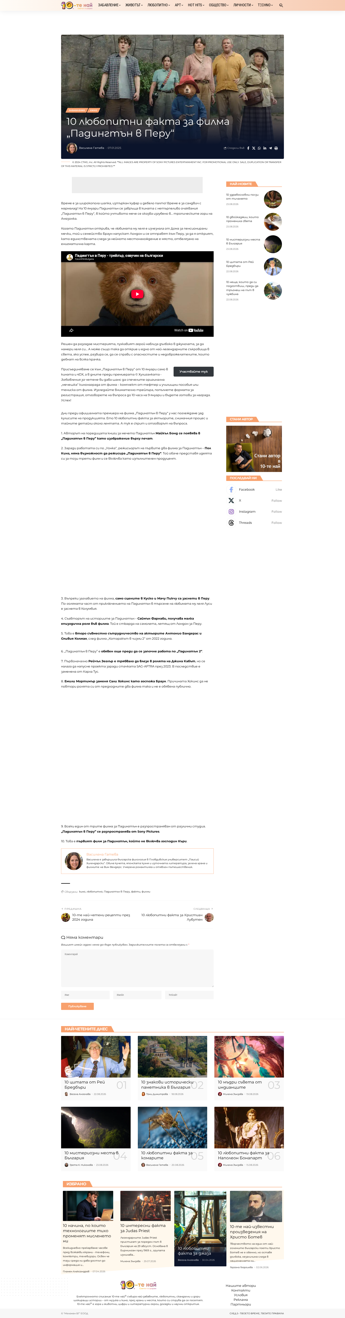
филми (146, 891)
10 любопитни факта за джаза (194, 1251)
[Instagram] (254, 512)
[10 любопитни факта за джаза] (200, 1228)
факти (135, 891)
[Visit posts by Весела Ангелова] (66, 1094)
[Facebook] (254, 490)
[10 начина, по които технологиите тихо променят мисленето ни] (88, 1206)
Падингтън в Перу (117, 891)
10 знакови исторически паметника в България (167, 1085)
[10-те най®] (76, 5)
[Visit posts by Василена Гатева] (71, 148)
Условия (241, 1295)
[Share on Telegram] (270, 148)
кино (82, 891)
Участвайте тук (193, 371)
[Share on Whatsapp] (259, 148)
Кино (93, 110)
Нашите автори (241, 1286)
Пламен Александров (76, 1271)
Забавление (77, 110)
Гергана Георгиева (241, 1267)
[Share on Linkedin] (264, 148)
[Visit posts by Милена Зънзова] (220, 1094)
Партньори (241, 1304)
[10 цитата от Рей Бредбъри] (273, 267)
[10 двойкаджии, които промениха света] (273, 222)
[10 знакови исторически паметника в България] (172, 1057)
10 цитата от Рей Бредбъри (85, 1085)
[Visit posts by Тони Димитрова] (143, 1094)
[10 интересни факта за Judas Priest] (145, 1206)
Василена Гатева (91, 148)
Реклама (241, 1300)
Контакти (240, 1290)
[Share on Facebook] (248, 148)
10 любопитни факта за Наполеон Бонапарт (243, 1156)
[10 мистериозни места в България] (273, 244)
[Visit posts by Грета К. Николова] (66, 1165)
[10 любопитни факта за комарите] (172, 1127)
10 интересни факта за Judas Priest (143, 1228)
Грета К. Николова (81, 1164)
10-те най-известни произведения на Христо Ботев (252, 1231)
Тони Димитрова (157, 1094)
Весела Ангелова (80, 1094)
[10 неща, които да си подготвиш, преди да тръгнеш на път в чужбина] (273, 291)
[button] (281, 5)
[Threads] (254, 523)
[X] (254, 501)
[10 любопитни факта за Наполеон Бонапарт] (249, 1127)
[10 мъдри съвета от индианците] (249, 1057)
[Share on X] (253, 148)
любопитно (95, 891)
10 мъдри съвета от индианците (240, 1085)
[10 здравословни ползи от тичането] (273, 199)
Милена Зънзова (233, 1094)
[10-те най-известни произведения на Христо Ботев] (256, 1206)
